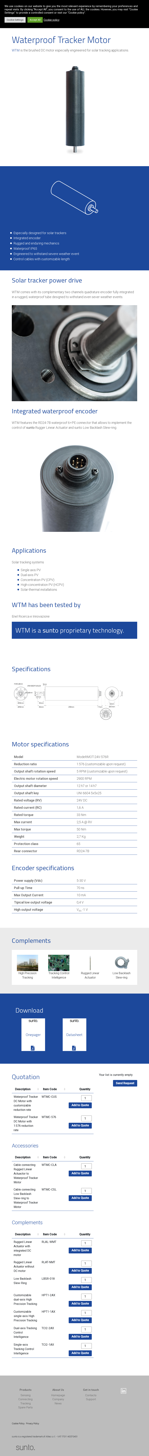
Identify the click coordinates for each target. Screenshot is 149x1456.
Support (91, 1399)
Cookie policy (51, 20)
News (58, 1403)
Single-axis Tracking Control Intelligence (24, 1349)
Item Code (50, 1089)
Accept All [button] (35, 19)
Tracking (25, 1403)
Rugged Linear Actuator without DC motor (24, 1266)
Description (23, 1089)
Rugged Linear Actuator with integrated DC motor (23, 1248)
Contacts (90, 1395)
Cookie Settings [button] (15, 19)
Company (58, 1399)
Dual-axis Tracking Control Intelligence (25, 1332)
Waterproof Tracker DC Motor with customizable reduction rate (26, 1103)
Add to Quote (80, 1105)
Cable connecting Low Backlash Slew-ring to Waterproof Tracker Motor (26, 1198)
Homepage (58, 1395)
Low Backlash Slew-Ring (22, 1281)
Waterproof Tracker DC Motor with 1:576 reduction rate (26, 1123)
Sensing (26, 1395)
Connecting (25, 1399)
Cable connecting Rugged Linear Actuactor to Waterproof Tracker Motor (26, 1173)
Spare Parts (25, 1407)
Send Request (125, 1083)
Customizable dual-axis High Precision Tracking (25, 1299)
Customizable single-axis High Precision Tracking (25, 1316)
